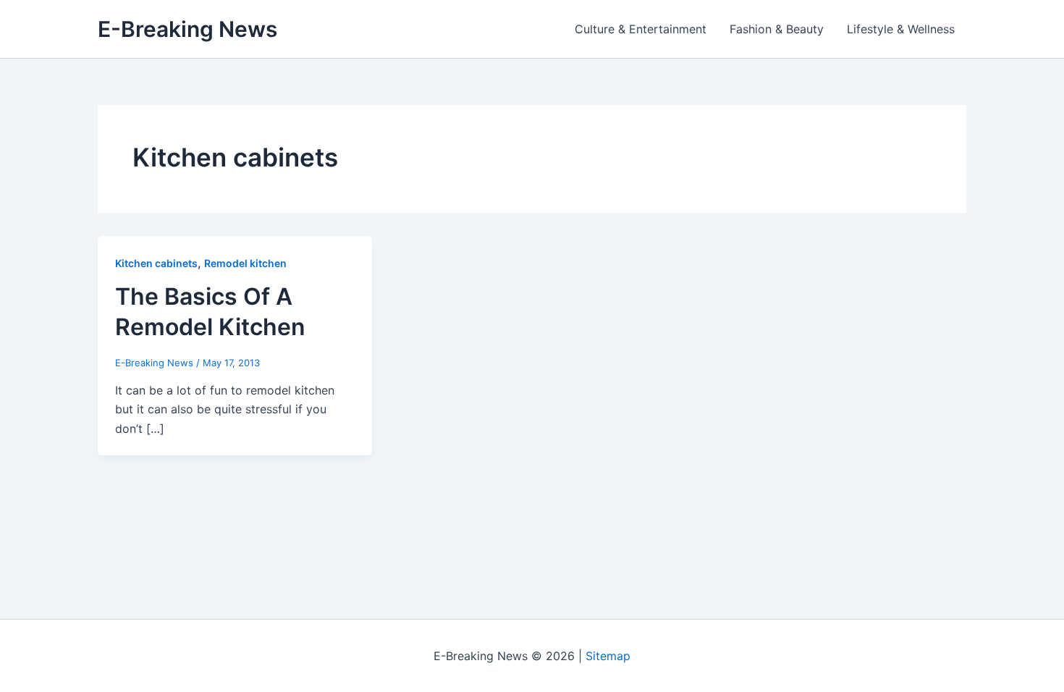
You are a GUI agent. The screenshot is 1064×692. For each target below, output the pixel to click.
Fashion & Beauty (777, 29)
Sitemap (608, 656)
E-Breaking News (187, 29)
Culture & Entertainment (640, 29)
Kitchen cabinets (156, 263)
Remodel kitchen (245, 263)
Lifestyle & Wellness (901, 29)
